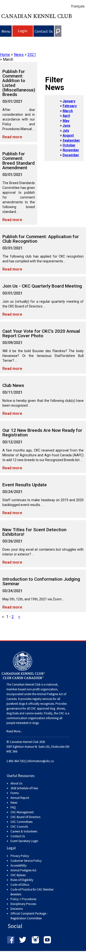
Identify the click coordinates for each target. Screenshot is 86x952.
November (71, 150)
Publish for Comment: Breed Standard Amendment (18, 160)
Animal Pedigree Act (23, 870)
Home (5, 54)
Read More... (14, 731)
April (66, 116)
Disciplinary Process (23, 904)
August (68, 135)
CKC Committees (21, 822)
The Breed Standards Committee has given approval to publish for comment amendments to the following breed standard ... (18, 197)
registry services (42, 699)
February (70, 106)
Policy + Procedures (23, 899)
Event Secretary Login (24, 841)
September (71, 140)
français (78, 6)
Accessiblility (19, 865)
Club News (13, 385)
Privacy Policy (20, 856)
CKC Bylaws (18, 875)
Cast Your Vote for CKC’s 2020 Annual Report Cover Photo (41, 333)
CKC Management (22, 812)
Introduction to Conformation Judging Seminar (41, 581)
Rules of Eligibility (22, 880)
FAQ (13, 807)
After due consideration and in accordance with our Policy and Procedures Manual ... (18, 119)
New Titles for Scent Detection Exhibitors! (34, 532)
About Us (16, 783)
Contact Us (44, 31)
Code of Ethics (20, 885)
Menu (5, 31)
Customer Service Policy (26, 861)
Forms (15, 793)
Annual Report (20, 798)
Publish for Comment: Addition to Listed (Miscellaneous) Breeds (18, 83)
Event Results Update (24, 485)
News (19, 54)
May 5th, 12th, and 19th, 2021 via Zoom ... (33, 599)
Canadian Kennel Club (36, 16)
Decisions (17, 909)
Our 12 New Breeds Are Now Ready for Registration (42, 433)
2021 (31, 54)
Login (22, 30)
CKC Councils (19, 827)
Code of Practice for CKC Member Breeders (32, 891)
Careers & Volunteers (24, 831)
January (69, 101)
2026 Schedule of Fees (24, 788)
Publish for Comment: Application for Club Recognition (40, 239)
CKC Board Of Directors (25, 817)
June (66, 125)
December (71, 155)
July (66, 131)
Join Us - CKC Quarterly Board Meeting (42, 286)
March (68, 111)
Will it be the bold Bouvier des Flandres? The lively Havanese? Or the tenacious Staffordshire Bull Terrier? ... (43, 355)
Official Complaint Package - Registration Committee (29, 913)
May (66, 121)
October (69, 145)
